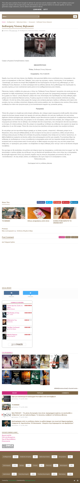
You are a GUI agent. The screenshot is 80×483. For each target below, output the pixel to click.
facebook (75, 237)
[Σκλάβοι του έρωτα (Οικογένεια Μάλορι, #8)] (26, 368)
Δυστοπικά (6, 474)
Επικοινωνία (6, 441)
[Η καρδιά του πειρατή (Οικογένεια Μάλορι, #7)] (16, 368)
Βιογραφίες (62, 456)
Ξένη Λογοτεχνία (23, 474)
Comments (65, 393)
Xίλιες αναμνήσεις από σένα (38, 221)
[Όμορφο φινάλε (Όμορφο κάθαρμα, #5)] (54, 368)
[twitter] (74, 480)
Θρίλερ (22, 465)
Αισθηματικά (11, 22)
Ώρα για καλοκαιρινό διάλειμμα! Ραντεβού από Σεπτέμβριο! (34, 396)
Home (3, 22)
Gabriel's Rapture (12, 334)
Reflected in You (12, 320)
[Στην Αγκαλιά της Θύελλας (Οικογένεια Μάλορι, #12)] (64, 368)
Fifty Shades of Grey (13, 313)
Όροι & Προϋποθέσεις (9, 439)
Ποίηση (35, 465)
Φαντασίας (62, 474)
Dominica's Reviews (17, 302)
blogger (61, 237)
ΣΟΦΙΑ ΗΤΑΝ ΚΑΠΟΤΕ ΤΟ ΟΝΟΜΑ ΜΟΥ (62, 222)
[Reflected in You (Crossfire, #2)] (4, 324)
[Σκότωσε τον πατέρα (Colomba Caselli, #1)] (16, 384)
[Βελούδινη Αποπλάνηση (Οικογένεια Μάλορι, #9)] (35, 368)
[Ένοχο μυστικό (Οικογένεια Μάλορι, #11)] (45, 368)
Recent (14, 393)
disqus (68, 237)
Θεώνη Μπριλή (11, 309)
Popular (40, 393)
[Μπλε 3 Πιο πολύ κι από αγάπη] (35, 384)
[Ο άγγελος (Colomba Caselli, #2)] (26, 384)
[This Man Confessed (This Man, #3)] (4, 332)
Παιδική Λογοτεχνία (44, 474)
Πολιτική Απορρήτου (8, 437)
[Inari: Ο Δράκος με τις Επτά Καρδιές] (7, 383)
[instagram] (77, 480)
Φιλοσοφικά (63, 465)
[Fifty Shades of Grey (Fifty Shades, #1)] (4, 317)
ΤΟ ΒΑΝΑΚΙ (6, 221)
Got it (45, 9)
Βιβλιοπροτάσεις (22, 22)
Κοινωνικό (32, 22)
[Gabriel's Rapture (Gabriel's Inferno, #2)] (4, 339)
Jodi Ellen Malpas (12, 329)
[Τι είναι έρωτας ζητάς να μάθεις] (4, 310)
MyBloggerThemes (30, 480)
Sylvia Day (10, 321)
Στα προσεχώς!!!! (7, 352)
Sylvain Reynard (11, 336)
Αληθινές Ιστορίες (25, 456)
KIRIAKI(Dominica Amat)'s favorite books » (66, 388)
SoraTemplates (12, 480)
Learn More (37, 9)
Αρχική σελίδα (6, 435)
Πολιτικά (48, 465)
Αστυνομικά (6, 465)
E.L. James (10, 314)
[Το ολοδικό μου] (45, 384)
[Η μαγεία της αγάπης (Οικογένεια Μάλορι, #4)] (7, 368)
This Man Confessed (13, 327)
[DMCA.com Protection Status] (8, 447)
